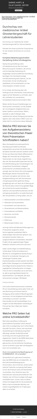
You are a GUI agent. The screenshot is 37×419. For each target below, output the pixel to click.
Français (18, 417)
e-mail (25, 412)
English (12, 417)
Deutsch (24, 417)
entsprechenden (8, 282)
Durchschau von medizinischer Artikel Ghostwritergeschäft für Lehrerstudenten (17, 32)
